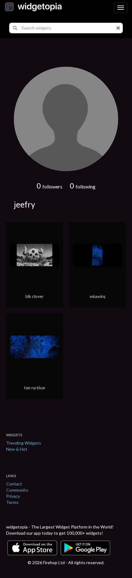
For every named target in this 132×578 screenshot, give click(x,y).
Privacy (13, 496)
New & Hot (16, 449)
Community (17, 490)
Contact (14, 483)
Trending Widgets (23, 442)
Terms (12, 502)
